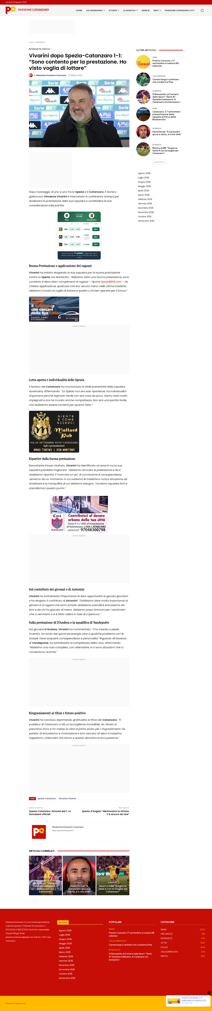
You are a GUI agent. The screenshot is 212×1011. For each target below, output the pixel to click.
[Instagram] (190, 1003)
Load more (158, 162)
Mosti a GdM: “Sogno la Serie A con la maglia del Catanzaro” (113, 888)
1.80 (65, 229)
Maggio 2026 (144, 186)
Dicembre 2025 (145, 207)
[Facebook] (184, 1003)
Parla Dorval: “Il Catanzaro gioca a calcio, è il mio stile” (79, 888)
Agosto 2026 (144, 173)
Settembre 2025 (146, 220)
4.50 (78, 229)
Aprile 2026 (143, 190)
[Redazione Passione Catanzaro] (31, 75)
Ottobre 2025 (144, 216)
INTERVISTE (40, 42)
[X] (203, 1003)
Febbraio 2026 (145, 199)
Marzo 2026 (144, 194)
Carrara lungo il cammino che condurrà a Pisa (165, 80)
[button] (202, 10)
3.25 (72, 237)
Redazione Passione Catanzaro (51, 75)
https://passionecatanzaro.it (62, 830)
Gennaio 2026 (145, 203)
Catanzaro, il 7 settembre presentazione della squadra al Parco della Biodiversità (166, 115)
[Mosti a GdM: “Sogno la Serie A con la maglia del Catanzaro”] (112, 875)
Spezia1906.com (111, 281)
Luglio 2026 (143, 177)
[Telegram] (197, 1003)
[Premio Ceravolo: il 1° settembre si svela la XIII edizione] (143, 62)
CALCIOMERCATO (159, 76)
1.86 (65, 237)
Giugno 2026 (144, 182)
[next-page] (35, 900)
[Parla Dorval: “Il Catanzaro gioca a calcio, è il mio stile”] (79, 875)
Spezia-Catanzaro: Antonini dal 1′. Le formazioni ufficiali (50, 813)
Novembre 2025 (146, 212)
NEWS (154, 57)
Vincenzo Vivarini (67, 798)
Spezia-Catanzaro (47, 798)
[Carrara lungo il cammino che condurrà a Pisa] (143, 79)
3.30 (72, 229)
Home (31, 42)
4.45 (78, 237)
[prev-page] (31, 900)
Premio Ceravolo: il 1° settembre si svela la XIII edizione (165, 63)
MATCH (46, 49)
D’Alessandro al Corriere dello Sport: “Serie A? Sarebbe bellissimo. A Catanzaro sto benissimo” (45, 886)
